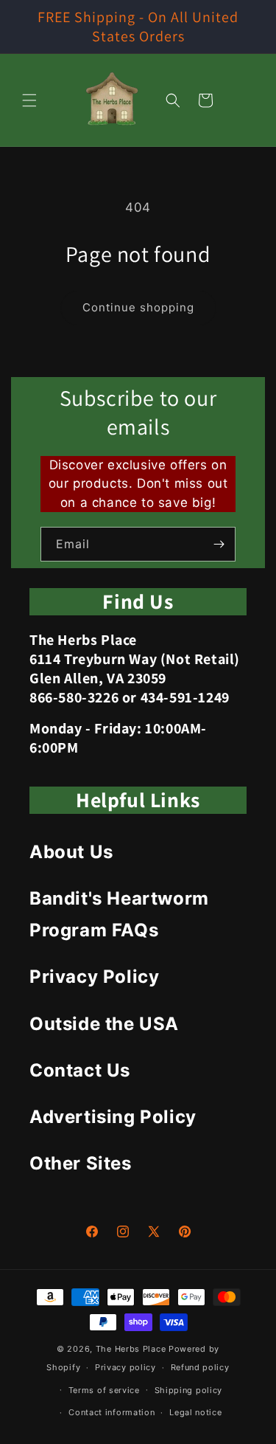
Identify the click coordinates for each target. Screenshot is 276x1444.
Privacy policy (125, 1367)
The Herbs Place (131, 1349)
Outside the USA (104, 1023)
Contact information (111, 1412)
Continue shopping (138, 307)
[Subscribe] (218, 544)
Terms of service (104, 1390)
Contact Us (79, 1070)
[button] (29, 100)
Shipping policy (189, 1390)
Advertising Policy (113, 1116)
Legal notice (195, 1412)
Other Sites (80, 1163)
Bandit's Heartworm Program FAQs (119, 914)
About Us (71, 852)
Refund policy (200, 1367)
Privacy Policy (94, 976)
